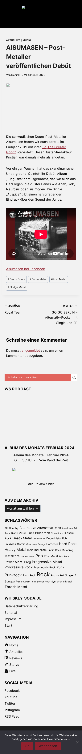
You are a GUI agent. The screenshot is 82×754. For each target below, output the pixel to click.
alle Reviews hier (41, 484)
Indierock (40, 550)
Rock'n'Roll (57, 575)
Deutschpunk (39, 538)
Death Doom (16, 279)
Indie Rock (54, 550)
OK (27, 746)
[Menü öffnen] (73, 14)
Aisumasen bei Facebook (25, 269)
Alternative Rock (49, 528)
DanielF (15, 74)
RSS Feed (12, 716)
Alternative (27, 528)
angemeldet (31, 350)
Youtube (11, 697)
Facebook (12, 691)
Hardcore (52, 544)
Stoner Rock (43, 581)
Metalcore (12, 556)
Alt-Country (11, 527)
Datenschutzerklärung (21, 606)
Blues (30, 533)
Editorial (11, 613)
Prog (27, 562)
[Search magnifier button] (74, 377)
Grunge (41, 544)
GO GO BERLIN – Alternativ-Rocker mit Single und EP (61, 314)
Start (8, 625)
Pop (39, 555)
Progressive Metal (47, 562)
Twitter (10, 703)
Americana (67, 528)
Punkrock (13, 575)
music (27, 40)
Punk (60, 567)
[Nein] (77, 742)
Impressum (13, 619)
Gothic (21, 544)
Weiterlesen (48, 746)
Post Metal (58, 279)
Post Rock (64, 556)
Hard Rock (68, 544)
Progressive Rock (19, 567)
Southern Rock (28, 581)
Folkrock (10, 544)
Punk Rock (29, 575)
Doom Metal (38, 279)
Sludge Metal (17, 287)
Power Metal (14, 562)
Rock (43, 574)
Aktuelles (13, 40)
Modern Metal (28, 556)
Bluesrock (42, 533)
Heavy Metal (15, 549)
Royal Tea (12, 309)
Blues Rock (57, 533)
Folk (64, 538)
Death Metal (22, 538)
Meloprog (67, 550)
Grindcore (31, 544)
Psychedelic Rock (45, 567)
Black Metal (18, 533)
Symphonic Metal (61, 581)
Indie (30, 550)
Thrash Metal (16, 587)
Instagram (12, 710)
